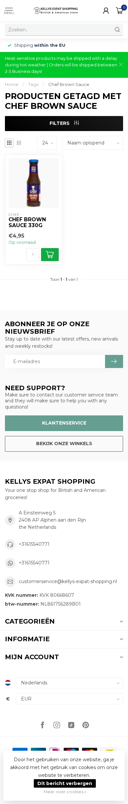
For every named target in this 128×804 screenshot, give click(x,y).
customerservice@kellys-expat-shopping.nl (68, 581)
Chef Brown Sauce (68, 84)
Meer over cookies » (65, 791)
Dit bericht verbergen (64, 783)
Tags (33, 84)
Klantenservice (64, 423)
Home (11, 84)
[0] (119, 10)
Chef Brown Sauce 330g (27, 222)
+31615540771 (34, 544)
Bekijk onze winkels (64, 443)
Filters (60, 123)
